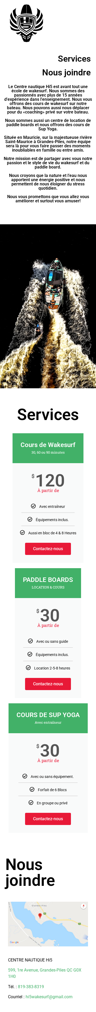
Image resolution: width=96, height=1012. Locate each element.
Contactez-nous (48, 548)
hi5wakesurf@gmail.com (49, 996)
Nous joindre (66, 72)
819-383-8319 (31, 986)
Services (74, 59)
